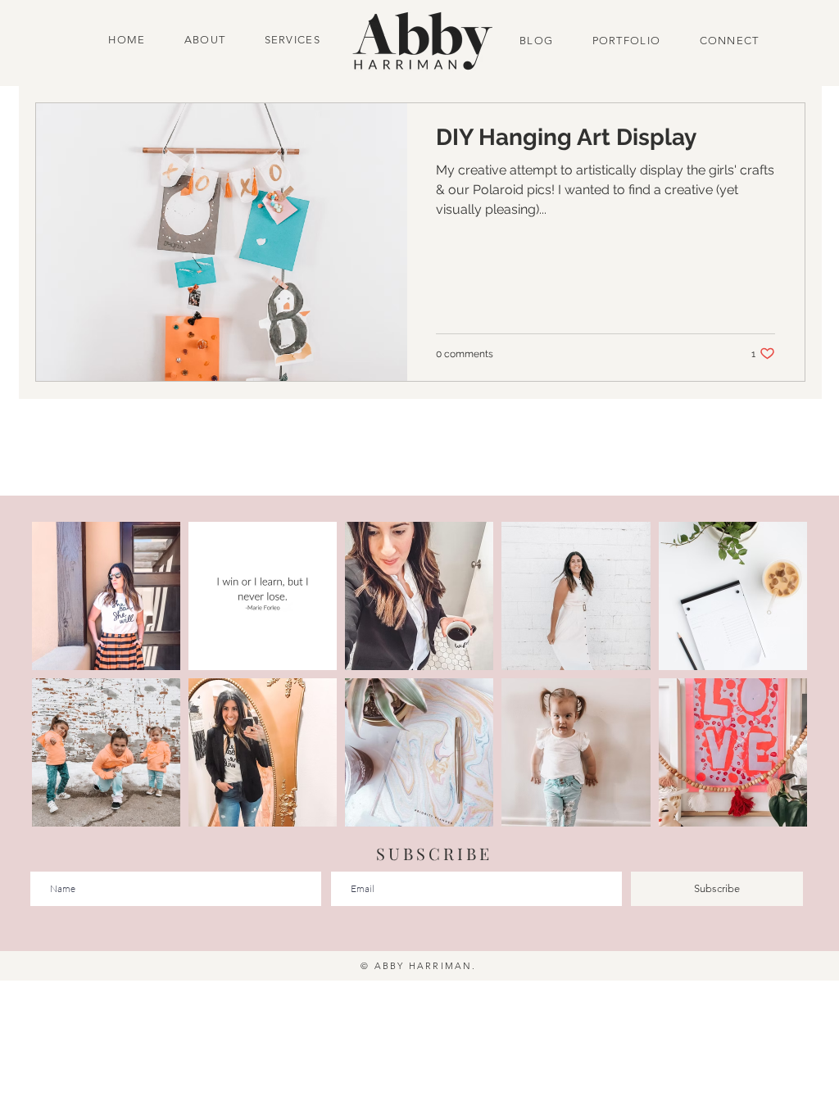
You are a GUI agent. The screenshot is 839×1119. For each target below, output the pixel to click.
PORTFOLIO (626, 40)
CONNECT (724, 40)
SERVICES (292, 40)
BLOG (538, 40)
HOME (128, 40)
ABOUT (205, 40)
